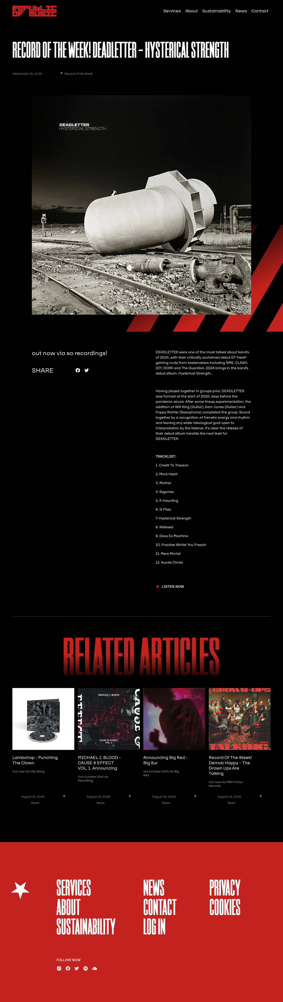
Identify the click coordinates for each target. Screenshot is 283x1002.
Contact (259, 11)
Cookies (225, 908)
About (191, 11)
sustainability (86, 928)
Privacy (225, 889)
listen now (173, 587)
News (241, 11)
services (73, 889)
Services (172, 11)
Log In (154, 928)
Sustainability (216, 11)
